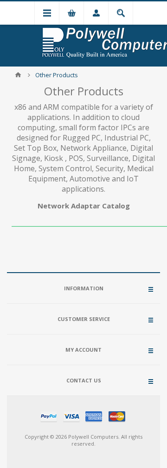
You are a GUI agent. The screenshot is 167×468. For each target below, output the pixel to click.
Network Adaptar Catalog (84, 205)
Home (18, 74)
